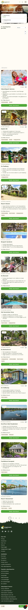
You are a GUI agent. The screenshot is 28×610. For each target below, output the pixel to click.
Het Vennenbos (5, 571)
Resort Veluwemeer (7, 498)
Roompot (3, 556)
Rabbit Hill (4, 129)
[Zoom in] (25, 32)
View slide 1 (12, 161)
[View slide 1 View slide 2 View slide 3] (14, 77)
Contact (3, 551)
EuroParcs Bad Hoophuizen (9, 424)
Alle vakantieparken (6, 566)
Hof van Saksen (5, 573)
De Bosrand (4, 276)
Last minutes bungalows (7, 601)
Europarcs (3, 560)
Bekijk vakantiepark (14, 105)
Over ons (3, 543)
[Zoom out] (25, 33)
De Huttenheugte (5, 581)
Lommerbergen (5, 579)
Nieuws (3, 545)
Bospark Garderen (6, 242)
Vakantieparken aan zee (7, 594)
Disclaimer (3, 540)
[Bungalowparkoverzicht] (5, 2)
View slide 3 (15, 161)
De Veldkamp (5, 387)
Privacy (3, 538)
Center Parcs (4, 562)
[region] (14, 49)
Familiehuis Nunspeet (7, 461)
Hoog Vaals (4, 575)
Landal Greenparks (6, 564)
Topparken (3, 558)
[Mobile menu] (25, 2)
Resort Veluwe (5, 203)
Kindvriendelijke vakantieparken (9, 599)
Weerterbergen (5, 577)
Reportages (4, 547)
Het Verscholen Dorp (7, 312)
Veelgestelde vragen (6, 549)
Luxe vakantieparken (6, 590)
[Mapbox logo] (4, 68)
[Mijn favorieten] (20, 2)
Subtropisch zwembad (6, 592)
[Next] (25, 80)
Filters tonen (23, 606)
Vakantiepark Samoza (7, 89)
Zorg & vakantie (5, 588)
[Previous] (3, 80)
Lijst (2, 606)
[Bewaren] (24, 72)
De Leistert (4, 583)
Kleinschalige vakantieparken (8, 596)
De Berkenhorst (6, 349)
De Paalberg (4, 166)
